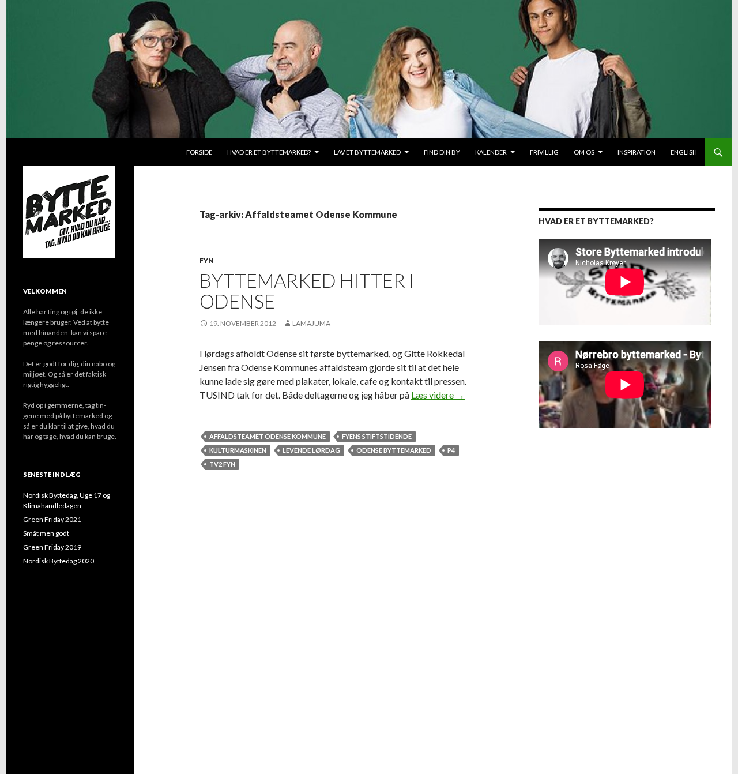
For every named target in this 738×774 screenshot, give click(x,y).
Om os (584, 152)
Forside (199, 152)
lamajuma (311, 323)
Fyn (206, 260)
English (684, 152)
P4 (451, 450)
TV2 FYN (222, 464)
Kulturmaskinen (237, 450)
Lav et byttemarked (367, 152)
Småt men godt (46, 533)
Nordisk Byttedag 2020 (58, 561)
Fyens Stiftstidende (377, 436)
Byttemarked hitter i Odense (307, 291)
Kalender (491, 152)
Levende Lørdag (311, 450)
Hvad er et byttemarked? (269, 152)
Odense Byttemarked (393, 450)
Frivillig (544, 152)
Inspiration (636, 152)
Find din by (442, 152)
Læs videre (438, 394)
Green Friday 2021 (52, 519)
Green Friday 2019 (52, 547)
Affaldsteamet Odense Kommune (267, 436)
